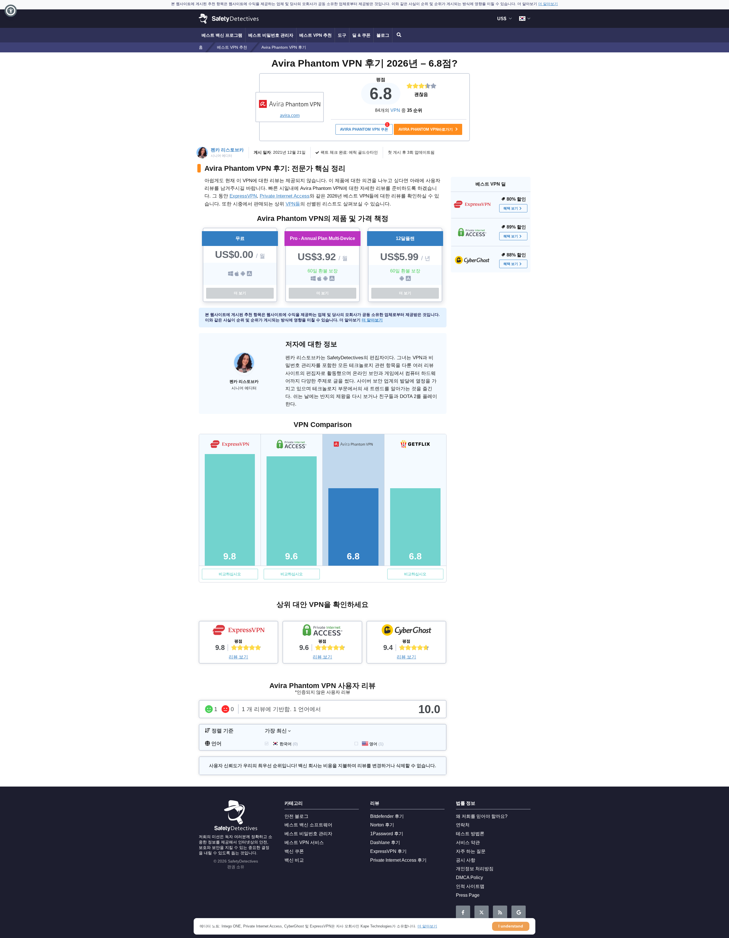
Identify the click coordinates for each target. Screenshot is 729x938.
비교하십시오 (230, 574)
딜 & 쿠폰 (361, 35)
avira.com (290, 115)
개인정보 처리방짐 (474, 868)
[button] (11, 11)
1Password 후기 (386, 833)
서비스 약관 (468, 842)
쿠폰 (364, 128)
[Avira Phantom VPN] (289, 103)
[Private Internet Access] (322, 631)
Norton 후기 (382, 824)
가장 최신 (276, 731)
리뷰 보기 (238, 656)
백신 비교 (294, 860)
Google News (518, 913)
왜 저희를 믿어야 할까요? (481, 816)
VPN (395, 110)
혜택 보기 (510, 208)
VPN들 (293, 204)
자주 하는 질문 (471, 851)
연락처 (463, 824)
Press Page (468, 895)
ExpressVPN (243, 196)
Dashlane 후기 (385, 842)
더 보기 (240, 293)
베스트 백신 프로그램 (222, 35)
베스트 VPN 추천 (315, 35)
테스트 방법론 (470, 833)
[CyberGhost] (406, 631)
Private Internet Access (285, 196)
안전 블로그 (296, 816)
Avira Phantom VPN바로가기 (426, 129)
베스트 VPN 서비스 (304, 842)
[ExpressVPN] (238, 631)
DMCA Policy (469, 877)
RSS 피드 (500, 913)
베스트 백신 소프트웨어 (308, 824)
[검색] (398, 35)
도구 (342, 35)
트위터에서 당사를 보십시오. (481, 913)
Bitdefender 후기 (387, 816)
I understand (510, 926)
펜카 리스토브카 (227, 149)
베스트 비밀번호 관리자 (270, 35)
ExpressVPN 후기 (388, 851)
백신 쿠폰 (294, 851)
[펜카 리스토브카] (244, 365)
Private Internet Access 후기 (398, 860)
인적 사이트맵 (470, 886)
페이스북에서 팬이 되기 (463, 913)
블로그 (382, 35)
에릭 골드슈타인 (363, 152)
